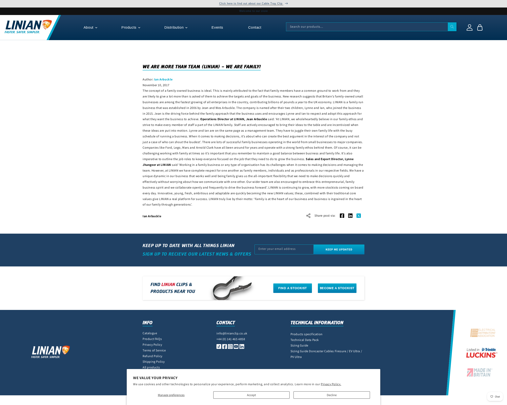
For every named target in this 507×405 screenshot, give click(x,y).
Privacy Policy (152, 345)
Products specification (307, 334)
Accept (251, 395)
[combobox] (371, 26)
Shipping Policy (154, 362)
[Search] (452, 26)
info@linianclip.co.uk (231, 333)
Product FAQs (152, 339)
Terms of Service (154, 350)
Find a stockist (292, 288)
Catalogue (150, 333)
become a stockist (337, 288)
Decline (332, 395)
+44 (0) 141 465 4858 (230, 339)
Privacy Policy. (331, 384)
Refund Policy (152, 356)
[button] (90, 27)
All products (151, 367)
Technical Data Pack (305, 340)
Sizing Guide (299, 345)
